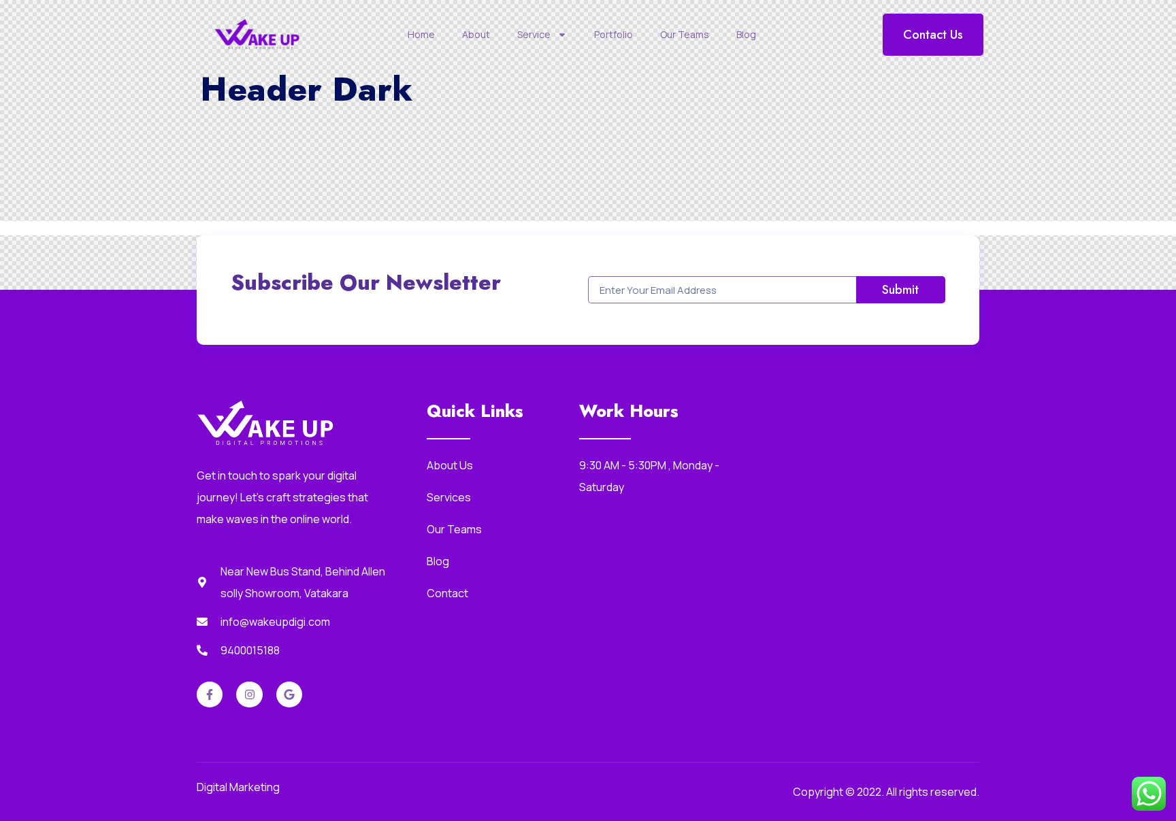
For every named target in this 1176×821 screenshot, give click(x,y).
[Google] (289, 694)
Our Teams (684, 34)
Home (421, 34)
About (476, 34)
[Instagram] (249, 694)
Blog (746, 34)
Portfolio (613, 34)
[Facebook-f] (210, 694)
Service (534, 34)
